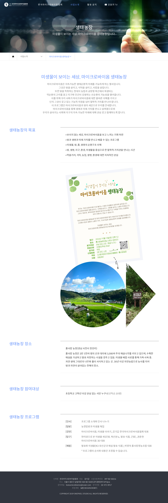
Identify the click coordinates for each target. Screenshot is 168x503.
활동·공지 (92, 4)
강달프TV (112, 4)
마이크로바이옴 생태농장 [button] (59, 56)
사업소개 (74, 4)
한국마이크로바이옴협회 (50, 4)
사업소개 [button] (24, 56)
